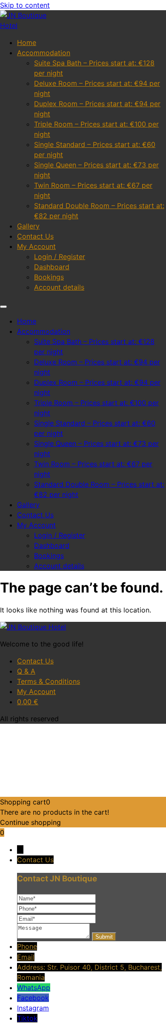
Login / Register (59, 256)
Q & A (26, 671)
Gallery (28, 226)
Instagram (33, 1008)
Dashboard (51, 266)
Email (25, 957)
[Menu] (3, 306)
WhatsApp (33, 987)
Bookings (49, 277)
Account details (59, 287)
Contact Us (35, 236)
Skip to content (25, 5)
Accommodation (43, 52)
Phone (27, 946)
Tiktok (27, 1018)
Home (26, 42)
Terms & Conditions (48, 681)
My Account (36, 246)
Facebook (33, 997)
